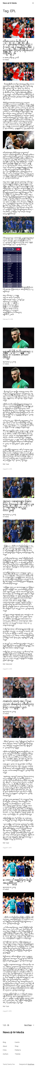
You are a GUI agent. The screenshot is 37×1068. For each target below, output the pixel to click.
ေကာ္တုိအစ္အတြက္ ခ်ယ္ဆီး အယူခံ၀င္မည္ (17, 881)
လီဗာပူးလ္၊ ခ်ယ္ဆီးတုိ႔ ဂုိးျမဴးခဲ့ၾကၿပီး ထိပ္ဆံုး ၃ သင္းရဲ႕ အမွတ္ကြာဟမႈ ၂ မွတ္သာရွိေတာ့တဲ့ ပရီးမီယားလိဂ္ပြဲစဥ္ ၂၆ (18, 47)
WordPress (31, 1064)
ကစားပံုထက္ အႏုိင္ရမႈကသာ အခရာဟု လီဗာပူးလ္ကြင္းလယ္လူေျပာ (18, 704)
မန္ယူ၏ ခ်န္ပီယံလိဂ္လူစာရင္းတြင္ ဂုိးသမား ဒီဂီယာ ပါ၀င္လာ (18, 354)
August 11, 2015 (7, 847)
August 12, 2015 (7, 469)
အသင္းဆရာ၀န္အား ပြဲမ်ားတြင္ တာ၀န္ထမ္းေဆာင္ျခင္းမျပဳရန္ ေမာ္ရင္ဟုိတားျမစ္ (18, 506)
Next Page (29, 1025)
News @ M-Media (10, 3)
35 (8, 1025)
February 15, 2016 (8, 319)
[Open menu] (33, 3)
